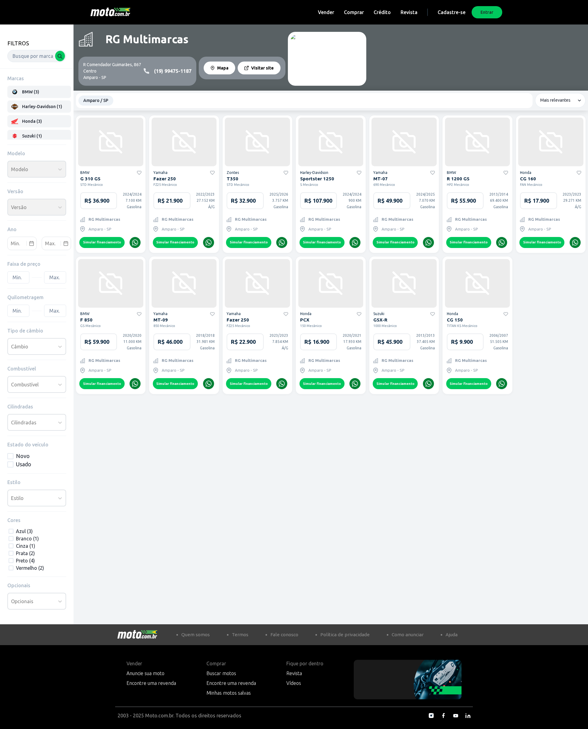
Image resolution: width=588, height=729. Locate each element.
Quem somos (195, 634)
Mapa (222, 68)
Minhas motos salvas (228, 693)
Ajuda (452, 634)
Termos (240, 634)
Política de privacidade (345, 634)
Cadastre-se (452, 12)
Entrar (487, 12)
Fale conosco (284, 634)
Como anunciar (408, 634)
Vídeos (293, 683)
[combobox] (36, 56)
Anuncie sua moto (145, 673)
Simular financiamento (102, 242)
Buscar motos (221, 673)
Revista (409, 12)
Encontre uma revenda (151, 683)
